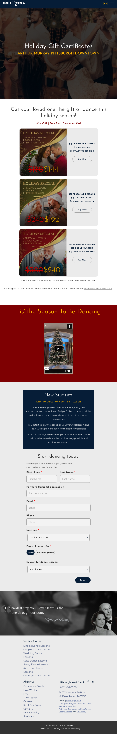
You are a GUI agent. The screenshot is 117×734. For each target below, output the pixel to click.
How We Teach (32, 690)
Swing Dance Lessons (36, 664)
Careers (27, 701)
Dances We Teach (33, 686)
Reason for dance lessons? (42, 562)
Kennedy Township (67, 706)
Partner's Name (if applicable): (45, 487)
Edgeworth (74, 703)
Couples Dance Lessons (37, 649)
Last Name (67, 472)
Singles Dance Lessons (36, 645)
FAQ (25, 693)
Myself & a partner (45, 553)
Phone (30, 516)
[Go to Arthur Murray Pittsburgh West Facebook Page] (88, 682)
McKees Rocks (83, 709)
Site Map (28, 716)
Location (32, 530)
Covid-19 (28, 708)
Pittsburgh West (73, 701)
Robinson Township (68, 709)
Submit (83, 580)
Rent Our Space (32, 705)
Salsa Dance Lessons (35, 660)
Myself (31, 553)
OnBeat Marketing (71, 729)
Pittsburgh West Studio (72, 682)
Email (30, 501)
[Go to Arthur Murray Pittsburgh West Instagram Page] (92, 682)
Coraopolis (63, 703)
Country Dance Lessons (37, 675)
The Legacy (30, 697)
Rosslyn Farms (65, 712)
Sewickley (81, 712)
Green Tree (85, 703)
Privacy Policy (31, 712)
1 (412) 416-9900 (68, 687)
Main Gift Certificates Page (98, 288)
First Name (33, 472)
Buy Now (82, 159)
